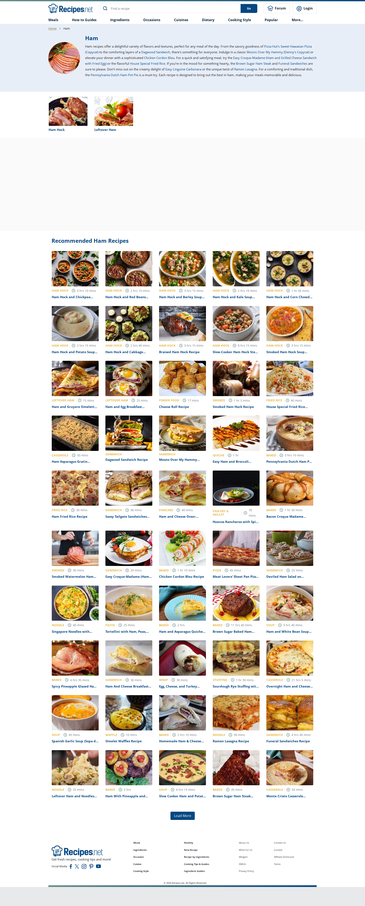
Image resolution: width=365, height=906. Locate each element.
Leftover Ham (105, 130)
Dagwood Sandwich (155, 52)
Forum (280, 8)
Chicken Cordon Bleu (159, 58)
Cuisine (137, 864)
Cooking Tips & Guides (196, 864)
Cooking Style (141, 871)
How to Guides (84, 20)
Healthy (188, 842)
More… (297, 20)
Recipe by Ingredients (196, 856)
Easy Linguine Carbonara (183, 69)
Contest (278, 849)
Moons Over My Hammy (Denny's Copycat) (278, 52)
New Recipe (191, 849)
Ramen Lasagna (245, 69)
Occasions (151, 20)
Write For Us (245, 849)
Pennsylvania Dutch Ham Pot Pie (114, 75)
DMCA (242, 864)
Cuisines (181, 20)
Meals (136, 842)
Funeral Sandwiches (292, 63)
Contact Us (280, 842)
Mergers (243, 856)
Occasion (138, 856)
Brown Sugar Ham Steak (253, 63)
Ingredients (119, 20)
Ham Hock (57, 130)
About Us (244, 842)
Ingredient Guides (194, 871)
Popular (271, 20)
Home (52, 28)
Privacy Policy (246, 871)
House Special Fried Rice (147, 63)
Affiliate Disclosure (284, 856)
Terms (277, 864)
